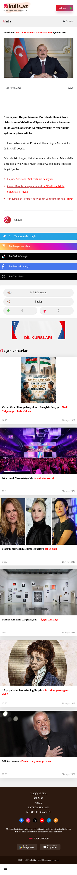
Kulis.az (18, 219)
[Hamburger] (5, 869)
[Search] (21, 869)
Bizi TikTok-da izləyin (18, 256)
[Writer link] (54, 869)
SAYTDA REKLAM (38, 807)
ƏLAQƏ (38, 798)
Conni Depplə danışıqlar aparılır (35, 189)
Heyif (30, 179)
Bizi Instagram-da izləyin (19, 246)
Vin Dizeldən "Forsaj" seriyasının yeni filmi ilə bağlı (40, 198)
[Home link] (38, 869)
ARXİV (38, 803)
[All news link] (71, 869)
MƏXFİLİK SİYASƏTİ (38, 812)
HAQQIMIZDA (38, 793)
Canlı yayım (63, 8)
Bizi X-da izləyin (16, 276)
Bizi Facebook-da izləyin (19, 266)
